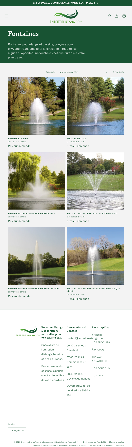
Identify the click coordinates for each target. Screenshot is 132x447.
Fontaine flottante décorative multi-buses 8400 (33, 288)
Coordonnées (95, 445)
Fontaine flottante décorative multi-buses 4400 (92, 213)
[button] (6, 16)
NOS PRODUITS (101, 342)
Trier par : (51, 72)
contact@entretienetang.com (85, 338)
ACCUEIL (97, 335)
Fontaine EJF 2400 (18, 138)
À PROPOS (98, 350)
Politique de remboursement (44, 445)
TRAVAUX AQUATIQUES (100, 359)
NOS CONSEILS (101, 368)
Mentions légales (116, 442)
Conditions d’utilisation (114, 445)
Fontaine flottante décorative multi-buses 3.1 (32, 213)
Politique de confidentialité (94, 442)
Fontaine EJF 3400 (76, 138)
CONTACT (97, 375)
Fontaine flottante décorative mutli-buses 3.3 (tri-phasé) (93, 290)
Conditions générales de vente (72, 445)
